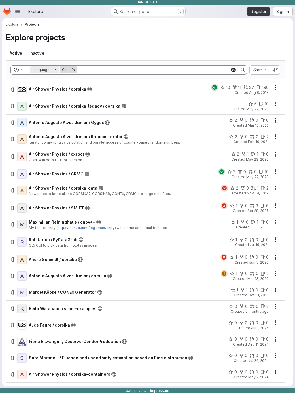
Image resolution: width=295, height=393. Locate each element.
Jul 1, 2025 (260, 328)
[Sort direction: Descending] (275, 70)
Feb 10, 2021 (258, 142)
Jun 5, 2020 (259, 262)
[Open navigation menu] (17, 11)
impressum (159, 390)
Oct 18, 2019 (258, 295)
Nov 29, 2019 (258, 193)
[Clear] (233, 69)
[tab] (16, 53)
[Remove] (73, 69)
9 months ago (257, 311)
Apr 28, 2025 (258, 211)
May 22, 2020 (257, 109)
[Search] (242, 70)
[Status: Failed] (224, 188)
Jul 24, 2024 (258, 360)
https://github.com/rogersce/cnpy (86, 228)
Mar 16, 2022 (258, 125)
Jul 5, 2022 (260, 227)
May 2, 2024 (258, 377)
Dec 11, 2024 (258, 344)
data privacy (136, 390)
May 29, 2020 (257, 159)
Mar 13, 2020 (258, 278)
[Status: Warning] (224, 273)
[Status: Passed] (214, 87)
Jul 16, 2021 (259, 245)
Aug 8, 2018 (259, 92)
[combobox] (260, 70)
